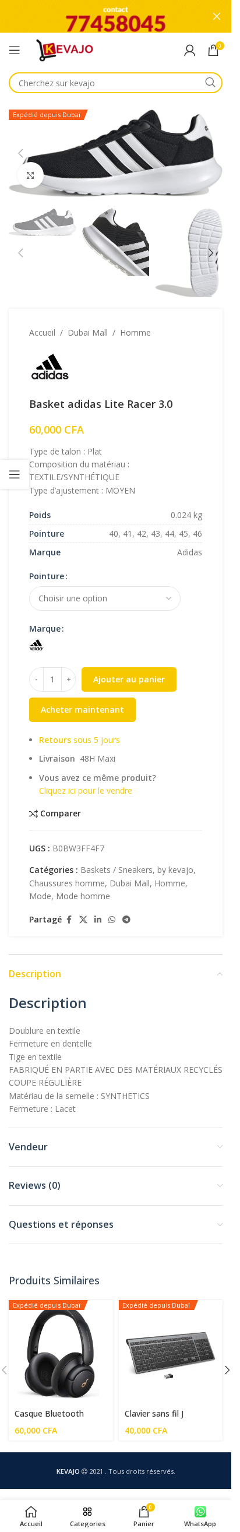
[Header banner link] (115, 16)
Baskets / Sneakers (116, 869)
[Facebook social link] (69, 920)
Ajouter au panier (129, 679)
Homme (135, 332)
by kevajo (175, 869)
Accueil (42, 332)
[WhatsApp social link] (112, 920)
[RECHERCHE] (210, 82)
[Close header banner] (216, 16)
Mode (40, 895)
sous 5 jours (79, 739)
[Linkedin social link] (98, 920)
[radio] (36, 645)
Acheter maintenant (82, 709)
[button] (20, 153)
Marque (45, 628)
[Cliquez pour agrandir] (30, 175)
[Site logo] (64, 49)
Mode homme (83, 895)
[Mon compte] (190, 50)
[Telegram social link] (126, 920)
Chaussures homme (67, 883)
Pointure (46, 576)
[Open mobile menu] (14, 50)
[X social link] (83, 920)
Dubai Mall (88, 332)
